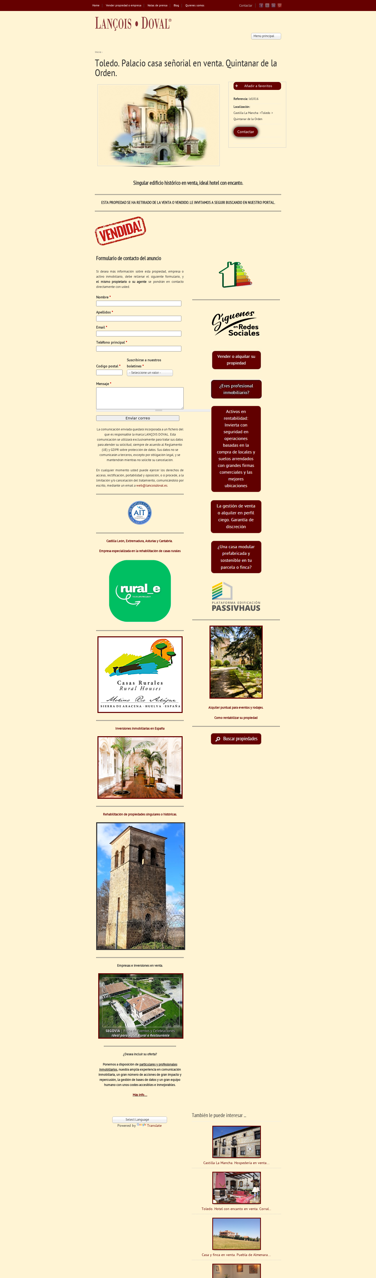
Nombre (103, 297)
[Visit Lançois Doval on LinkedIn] (273, 7)
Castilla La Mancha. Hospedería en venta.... (236, 1163)
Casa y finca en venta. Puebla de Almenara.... (236, 1255)
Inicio (98, 52)
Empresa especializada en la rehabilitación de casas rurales (140, 551)
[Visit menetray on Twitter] (267, 7)
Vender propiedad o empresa (123, 6)
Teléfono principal (111, 342)
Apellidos (104, 312)
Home (95, 6)
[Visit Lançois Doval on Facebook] (261, 7)
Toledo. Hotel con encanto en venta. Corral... (236, 1209)
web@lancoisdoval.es (151, 486)
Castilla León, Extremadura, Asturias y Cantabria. (139, 541)
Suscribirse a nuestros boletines (144, 363)
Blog (176, 6)
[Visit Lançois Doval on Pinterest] (280, 7)
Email (101, 327)
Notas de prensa (157, 6)
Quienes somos (194, 6)
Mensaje (103, 384)
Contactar (245, 6)
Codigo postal (108, 366)
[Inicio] (133, 24)
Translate (154, 1125)
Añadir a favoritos (258, 86)
